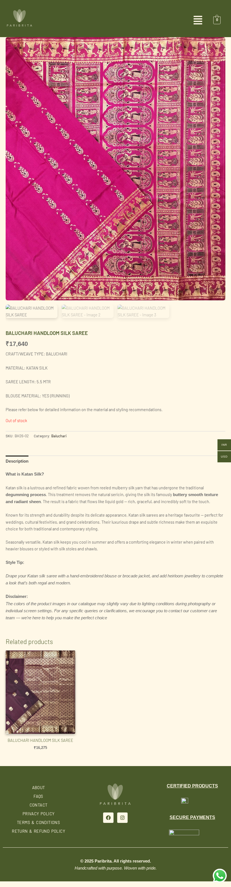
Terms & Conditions (38, 822)
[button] (115, 20)
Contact (39, 804)
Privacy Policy (39, 813)
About (38, 787)
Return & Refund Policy (38, 831)
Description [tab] (17, 461)
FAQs (38, 796)
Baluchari (58, 436)
